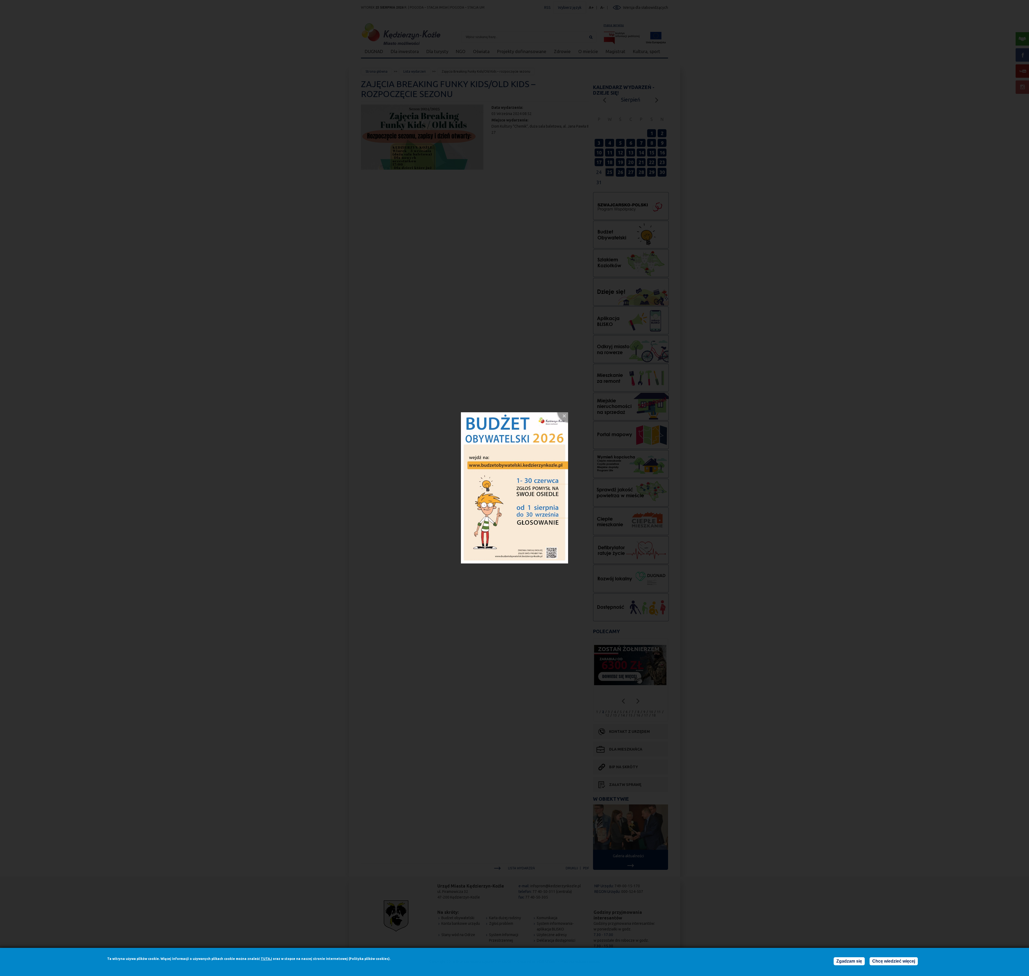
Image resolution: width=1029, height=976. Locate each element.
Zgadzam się (849, 961)
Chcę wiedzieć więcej (893, 961)
